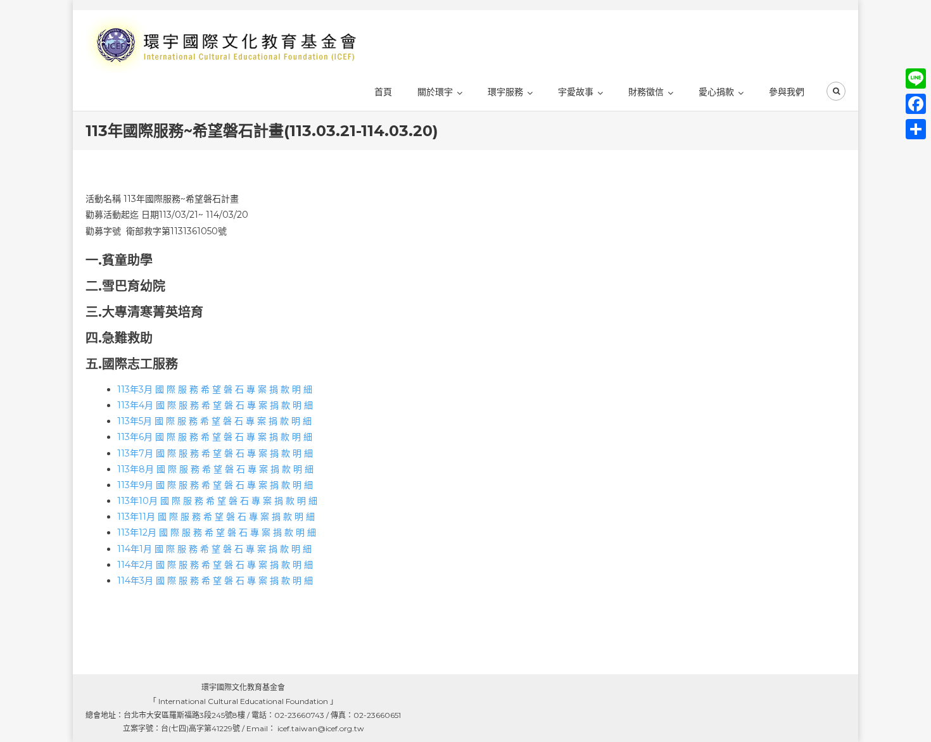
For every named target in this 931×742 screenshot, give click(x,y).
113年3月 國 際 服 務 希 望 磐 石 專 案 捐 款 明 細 (214, 389)
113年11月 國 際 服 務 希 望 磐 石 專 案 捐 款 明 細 (216, 516)
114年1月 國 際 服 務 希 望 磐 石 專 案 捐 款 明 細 (214, 549)
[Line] (915, 78)
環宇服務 (505, 91)
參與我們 (786, 91)
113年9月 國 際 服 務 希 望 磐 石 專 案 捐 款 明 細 (215, 485)
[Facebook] (915, 103)
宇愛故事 (575, 91)
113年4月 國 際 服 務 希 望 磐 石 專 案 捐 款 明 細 (215, 405)
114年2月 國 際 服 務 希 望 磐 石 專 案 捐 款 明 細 (215, 564)
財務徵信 (646, 91)
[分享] (915, 129)
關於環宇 (435, 91)
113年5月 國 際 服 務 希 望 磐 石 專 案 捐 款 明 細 (214, 421)
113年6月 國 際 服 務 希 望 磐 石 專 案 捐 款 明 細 (214, 437)
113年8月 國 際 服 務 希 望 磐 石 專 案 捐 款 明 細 (215, 469)
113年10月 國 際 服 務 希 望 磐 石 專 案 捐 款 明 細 (217, 500)
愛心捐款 (716, 91)
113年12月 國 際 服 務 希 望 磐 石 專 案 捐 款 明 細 (216, 532)
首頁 (383, 91)
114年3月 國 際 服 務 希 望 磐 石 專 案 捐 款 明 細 (215, 580)
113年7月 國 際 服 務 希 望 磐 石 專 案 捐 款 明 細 (215, 453)
